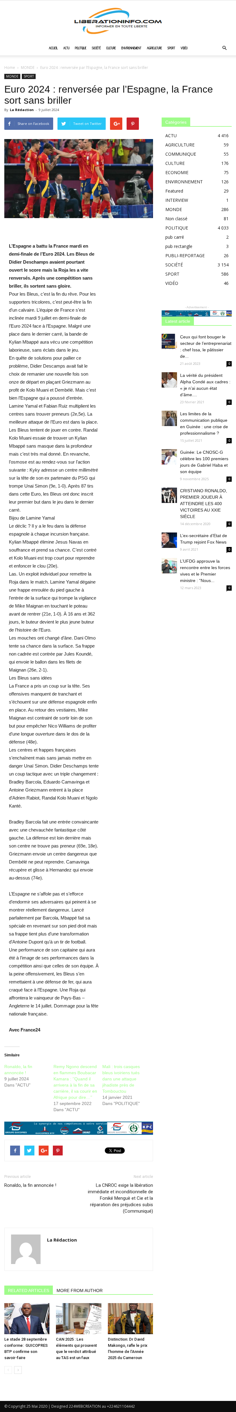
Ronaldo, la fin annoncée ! (30, 1185)
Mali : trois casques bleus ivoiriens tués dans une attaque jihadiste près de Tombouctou (121, 1079)
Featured (174, 191)
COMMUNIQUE (180, 154)
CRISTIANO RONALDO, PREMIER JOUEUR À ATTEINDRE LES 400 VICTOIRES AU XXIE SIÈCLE (203, 503)
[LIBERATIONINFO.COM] (118, 21)
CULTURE (111, 48)
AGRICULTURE (154, 48)
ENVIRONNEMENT (131, 48)
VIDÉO (184, 48)
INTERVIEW (176, 200)
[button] (224, 48)
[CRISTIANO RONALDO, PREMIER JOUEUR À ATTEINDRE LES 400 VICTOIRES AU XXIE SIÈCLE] (169, 495)
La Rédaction (22, 109)
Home (9, 67)
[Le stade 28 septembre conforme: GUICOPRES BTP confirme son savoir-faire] (26, 1318)
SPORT (171, 48)
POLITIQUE (80, 48)
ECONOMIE (176, 172)
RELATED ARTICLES (28, 1290)
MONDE (27, 67)
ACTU (66, 48)
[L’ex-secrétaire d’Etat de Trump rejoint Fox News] (169, 540)
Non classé (176, 218)
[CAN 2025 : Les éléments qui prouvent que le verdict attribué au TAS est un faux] (78, 1318)
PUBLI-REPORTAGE (185, 255)
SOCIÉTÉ (96, 48)
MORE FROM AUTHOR (80, 1290)
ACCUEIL (53, 48)
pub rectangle (178, 246)
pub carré (174, 237)
